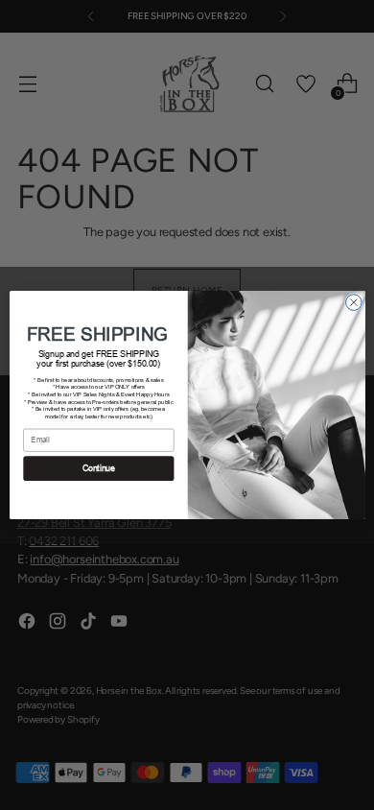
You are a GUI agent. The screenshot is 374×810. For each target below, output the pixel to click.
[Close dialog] (353, 303)
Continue (98, 468)
